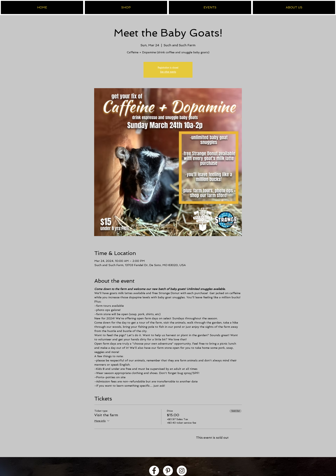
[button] (126, 7)
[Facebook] (154, 471)
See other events (168, 71)
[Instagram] (182, 471)
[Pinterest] (168, 471)
